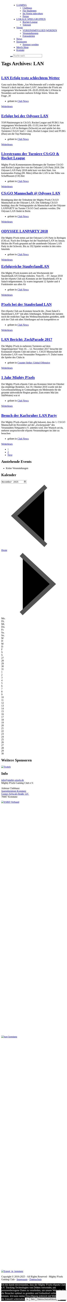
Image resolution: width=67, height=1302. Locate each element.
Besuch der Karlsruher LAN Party (29, 415)
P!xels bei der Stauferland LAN (26, 304)
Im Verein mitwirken (33, 13)
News (19, 39)
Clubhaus (27, 8)
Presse (26, 16)
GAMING (21, 5)
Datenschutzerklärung (47, 1299)
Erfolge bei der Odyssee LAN (24, 116)
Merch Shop (22, 47)
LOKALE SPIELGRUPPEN (31, 19)
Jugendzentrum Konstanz (13, 791)
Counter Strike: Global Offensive (33, 362)
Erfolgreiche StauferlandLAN (25, 266)
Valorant (27, 24)
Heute (4, 550)
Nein (33, 1299)
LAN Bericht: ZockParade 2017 (26, 339)
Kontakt (20, 50)
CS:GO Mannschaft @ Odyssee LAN (30, 193)
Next (9, 455)
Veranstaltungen (30, 33)
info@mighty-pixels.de (12, 780)
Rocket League (30, 22)
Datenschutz (35, 1279)
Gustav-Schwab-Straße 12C (15, 794)
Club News (23, 101)
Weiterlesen (7, 106)
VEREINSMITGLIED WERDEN (40, 30)
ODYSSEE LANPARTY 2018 (24, 231)
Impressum (22, 1279)
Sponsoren (21, 41)
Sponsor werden (31, 44)
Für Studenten (29, 10)
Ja (27, 1299)
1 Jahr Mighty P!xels (18, 377)
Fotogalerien (29, 36)
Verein (19, 27)
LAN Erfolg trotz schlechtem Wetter (30, 78)
